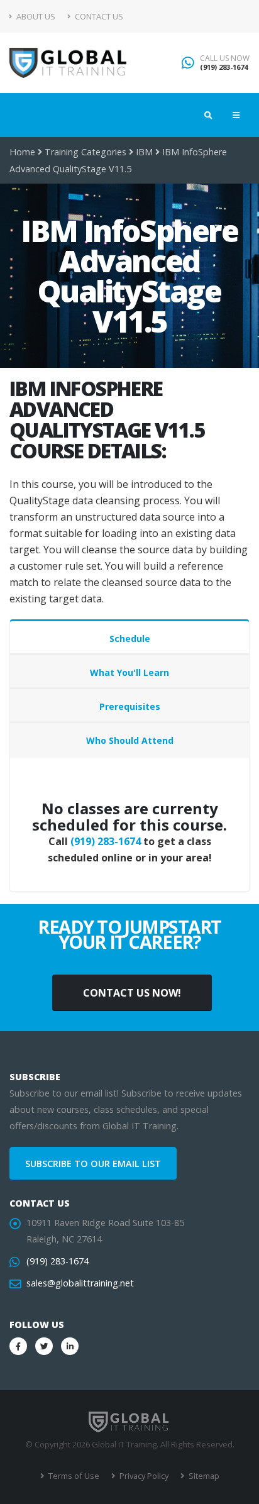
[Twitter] (44, 1346)
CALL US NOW (225, 58)
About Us (34, 16)
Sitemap (203, 1475)
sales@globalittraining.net (80, 1283)
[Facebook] (18, 1346)
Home (22, 152)
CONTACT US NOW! (132, 993)
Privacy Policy (143, 1475)
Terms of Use (73, 1475)
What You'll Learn (129, 672)
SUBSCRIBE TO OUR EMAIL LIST (93, 1163)
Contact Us (98, 16)
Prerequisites (129, 706)
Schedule (129, 638)
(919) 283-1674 (224, 67)
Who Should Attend (130, 740)
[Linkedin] (70, 1346)
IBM (144, 152)
